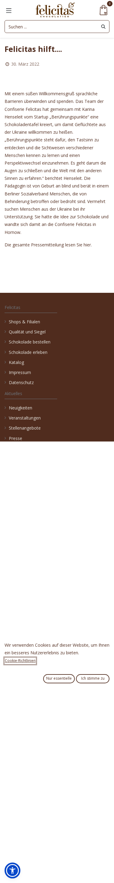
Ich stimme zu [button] (93, 678)
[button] (12, 870)
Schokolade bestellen (29, 342)
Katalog (16, 362)
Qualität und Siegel (27, 332)
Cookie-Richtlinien (20, 660)
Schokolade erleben (28, 352)
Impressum (20, 372)
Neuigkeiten (20, 408)
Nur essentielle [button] (59, 678)
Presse (15, 438)
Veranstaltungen (25, 418)
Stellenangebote (25, 428)
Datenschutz (21, 382)
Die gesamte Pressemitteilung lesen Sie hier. (48, 245)
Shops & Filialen (24, 322)
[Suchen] (103, 26)
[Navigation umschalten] (9, 10)
